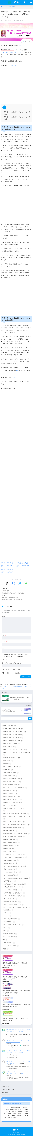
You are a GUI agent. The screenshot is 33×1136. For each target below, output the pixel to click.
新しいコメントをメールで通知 (11, 669)
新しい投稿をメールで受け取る (11, 673)
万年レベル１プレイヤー (11, 743)
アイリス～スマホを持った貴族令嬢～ (15, 787)
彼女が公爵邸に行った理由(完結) (14, 827)
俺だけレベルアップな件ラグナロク (15, 731)
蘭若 (6, 930)
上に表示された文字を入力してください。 (13, 663)
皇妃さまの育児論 (10, 851)
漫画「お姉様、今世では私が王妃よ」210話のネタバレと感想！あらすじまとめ (16, 992)
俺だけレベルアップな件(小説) (13, 737)
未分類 (5, 948)
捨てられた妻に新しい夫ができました (12, 52)
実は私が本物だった (10, 863)
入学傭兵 (7, 763)
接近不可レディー (10, 881)
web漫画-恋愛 (5, 591)
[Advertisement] (16, 84)
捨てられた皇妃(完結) (11, 875)
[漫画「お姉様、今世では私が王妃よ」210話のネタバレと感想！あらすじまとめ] (16, 985)
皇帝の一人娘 (9, 848)
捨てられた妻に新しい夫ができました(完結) (13, 593)
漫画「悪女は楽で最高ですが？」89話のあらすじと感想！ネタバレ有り (16, 978)
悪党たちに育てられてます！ (13, 799)
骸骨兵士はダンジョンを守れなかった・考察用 (17, 753)
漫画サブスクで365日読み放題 (12, 1103)
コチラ (20, 45)
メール (4, 641)
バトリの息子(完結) (10, 936)
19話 (17, 370)
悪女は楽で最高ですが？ (12, 796)
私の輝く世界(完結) (10, 933)
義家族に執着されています (12, 781)
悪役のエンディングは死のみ (13, 802)
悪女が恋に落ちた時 (10, 790)
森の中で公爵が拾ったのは (12, 901)
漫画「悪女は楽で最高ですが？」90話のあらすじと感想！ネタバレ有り (16, 964)
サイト (4, 648)
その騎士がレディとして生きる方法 (15, 884)
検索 (30, 718)
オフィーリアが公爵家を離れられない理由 (16, 824)
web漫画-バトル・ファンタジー (13, 728)
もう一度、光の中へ (10, 898)
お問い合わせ (5, 1086)
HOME (17, 1130)
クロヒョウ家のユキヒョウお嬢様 (14, 836)
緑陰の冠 (7, 913)
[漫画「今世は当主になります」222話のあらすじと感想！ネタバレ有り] (16, 1013)
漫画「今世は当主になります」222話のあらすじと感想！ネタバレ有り (16, 1019)
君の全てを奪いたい (10, 830)
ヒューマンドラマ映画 (11, 945)
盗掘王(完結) (8, 760)
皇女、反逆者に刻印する (12, 842)
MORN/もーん (18, 2)
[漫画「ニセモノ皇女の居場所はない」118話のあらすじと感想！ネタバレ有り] (16, 999)
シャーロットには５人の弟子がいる (15, 866)
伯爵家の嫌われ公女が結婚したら (14, 893)
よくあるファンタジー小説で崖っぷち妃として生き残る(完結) (16, 909)
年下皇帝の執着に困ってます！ (13, 887)
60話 (16, 597)
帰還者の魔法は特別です (12, 757)
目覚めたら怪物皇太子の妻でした (14, 896)
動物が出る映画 (9, 942)
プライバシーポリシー (8, 1089)
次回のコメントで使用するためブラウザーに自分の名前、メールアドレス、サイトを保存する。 (17, 655)
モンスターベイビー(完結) (12, 766)
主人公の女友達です (10, 869)
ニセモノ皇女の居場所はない (13, 890)
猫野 (22, 1031)
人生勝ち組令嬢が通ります (12, 872)
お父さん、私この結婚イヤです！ (14, 821)
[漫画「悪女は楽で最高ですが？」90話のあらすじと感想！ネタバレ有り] (16, 958)
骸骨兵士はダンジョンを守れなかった (15, 749)
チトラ (6, 927)
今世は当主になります (11, 772)
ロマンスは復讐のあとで (11, 918)
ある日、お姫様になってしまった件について (16, 809)
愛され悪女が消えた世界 (12, 784)
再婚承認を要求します (11, 860)
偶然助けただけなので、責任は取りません (16, 833)
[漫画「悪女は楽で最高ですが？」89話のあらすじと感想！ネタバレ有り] (16, 972)
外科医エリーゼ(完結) (11, 839)
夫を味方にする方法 (10, 775)
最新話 (11, 597)
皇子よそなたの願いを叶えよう (13, 924)
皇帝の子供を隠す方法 (11, 845)
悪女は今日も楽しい (10, 793)
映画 (5, 939)
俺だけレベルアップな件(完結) (13, 734)
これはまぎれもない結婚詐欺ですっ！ (15, 857)
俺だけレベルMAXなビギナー (13, 740)
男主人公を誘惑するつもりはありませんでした (17, 817)
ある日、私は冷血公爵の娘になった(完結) (16, 813)
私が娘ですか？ (9, 921)
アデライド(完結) (9, 805)
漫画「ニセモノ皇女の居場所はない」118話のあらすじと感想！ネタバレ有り (16, 1005)
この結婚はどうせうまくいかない (14, 854)
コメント (5, 616)
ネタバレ (5, 597)
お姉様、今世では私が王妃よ (13, 778)
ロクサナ (7, 916)
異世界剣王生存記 (10, 746)
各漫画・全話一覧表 (9, 725)
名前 (4, 635)
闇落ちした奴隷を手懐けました (13, 904)
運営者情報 (5, 1092)
